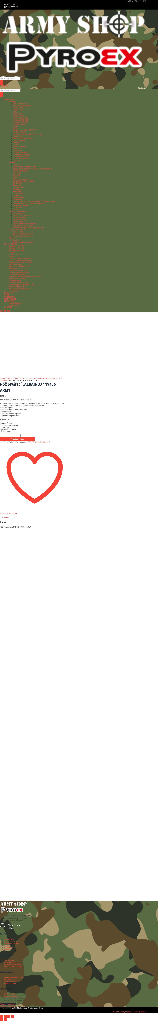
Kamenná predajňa (11, 944)
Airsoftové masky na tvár (22, 226)
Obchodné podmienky (12, 964)
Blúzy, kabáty (18, 110)
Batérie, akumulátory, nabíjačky (24, 224)
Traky (15, 148)
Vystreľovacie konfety (17, 275)
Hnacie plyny (18, 222)
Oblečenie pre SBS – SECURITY (25, 130)
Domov (2, 378)
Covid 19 (16, 165)
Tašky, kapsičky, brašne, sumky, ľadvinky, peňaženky (32, 169)
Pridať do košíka (17, 439)
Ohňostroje (8, 948)
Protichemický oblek (20, 157)
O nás (6, 946)
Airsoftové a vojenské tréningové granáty (28, 228)
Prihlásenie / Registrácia (13, 977)
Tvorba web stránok (35, 1008)
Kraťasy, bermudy (19, 124)
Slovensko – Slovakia (21, 205)
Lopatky (16, 195)
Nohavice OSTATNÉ (20, 122)
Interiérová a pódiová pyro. (19, 283)
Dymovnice (13, 268)
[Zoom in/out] (1, 1016)
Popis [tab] (6, 517)
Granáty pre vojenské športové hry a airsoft (25, 277)
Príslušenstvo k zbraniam (22, 236)
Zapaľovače (17, 199)
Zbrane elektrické (19, 218)
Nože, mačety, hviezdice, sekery (24, 167)
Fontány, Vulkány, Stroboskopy (20, 258)
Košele (15, 126)
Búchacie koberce (15, 264)
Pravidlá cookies (140, 1012)
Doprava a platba (10, 962)
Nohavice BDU (18, 116)
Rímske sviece (14, 254)
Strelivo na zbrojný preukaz (23, 242)
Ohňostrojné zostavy (16, 287)
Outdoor (12, 163)
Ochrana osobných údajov (122, 1012)
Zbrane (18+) (18, 232)
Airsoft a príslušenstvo (17, 212)
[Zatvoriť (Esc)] (12, 1016)
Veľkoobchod (9, 960)
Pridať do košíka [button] (24, 568)
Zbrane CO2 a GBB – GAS (22, 216)
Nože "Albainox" (44, 442)
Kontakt (7, 950)
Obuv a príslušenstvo (21, 159)
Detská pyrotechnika (16, 250)
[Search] (1, 82)
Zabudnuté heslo (10, 981)
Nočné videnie (18, 187)
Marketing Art (22, 1008)
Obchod (10, 378)
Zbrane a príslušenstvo (17, 230)
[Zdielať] (8, 1016)
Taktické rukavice (19, 146)
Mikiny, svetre (18, 108)
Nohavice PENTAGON (21, 120)
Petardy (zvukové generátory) (20, 260)
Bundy (15, 128)
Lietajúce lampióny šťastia (19, 273)
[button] (66, 100)
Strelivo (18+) (18, 240)
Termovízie (17, 185)
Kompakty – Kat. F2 (16, 246)
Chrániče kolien (19, 193)
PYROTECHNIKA (10, 941)
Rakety (11, 256)
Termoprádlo (18, 114)
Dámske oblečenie (20, 153)
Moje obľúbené (10, 983)
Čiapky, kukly (18, 136)
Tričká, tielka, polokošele (22, 106)
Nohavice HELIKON (20, 118)
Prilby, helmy (17, 150)
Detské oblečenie (19, 132)
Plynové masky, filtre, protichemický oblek (28, 203)
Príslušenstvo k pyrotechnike (19, 289)
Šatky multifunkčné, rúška (23, 138)
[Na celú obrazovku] (5, 1016)
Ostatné (16, 209)
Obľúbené (4, 86)
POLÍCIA (16, 161)
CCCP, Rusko (17, 207)
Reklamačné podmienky (13, 967)
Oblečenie (12, 102)
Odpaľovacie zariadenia (18, 279)
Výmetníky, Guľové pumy (18, 271)
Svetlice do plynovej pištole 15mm (22, 285)
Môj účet (7, 979)
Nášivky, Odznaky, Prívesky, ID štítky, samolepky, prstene (34, 201)
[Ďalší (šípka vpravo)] (5, 1019)
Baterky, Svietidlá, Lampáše (23, 181)
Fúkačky (16, 177)
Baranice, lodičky (19, 140)
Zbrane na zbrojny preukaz (23, 234)
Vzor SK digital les (20, 104)
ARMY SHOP (19, 378)
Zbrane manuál (19, 214)
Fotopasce (17, 189)
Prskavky (12, 252)
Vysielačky (17, 191)
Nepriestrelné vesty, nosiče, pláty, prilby (27, 134)
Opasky (16, 144)
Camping (16, 175)
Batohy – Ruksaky (20, 171)
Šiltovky (16, 142)
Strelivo (11, 238)
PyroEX (13, 1008)
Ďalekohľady (17, 183)
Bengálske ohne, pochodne (19, 266)
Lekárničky (17, 173)
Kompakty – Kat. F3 (16, 248)
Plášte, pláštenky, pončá (22, 155)
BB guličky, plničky (20, 220)
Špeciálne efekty (15, 281)
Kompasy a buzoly (20, 179)
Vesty (15, 112)
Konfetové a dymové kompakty (20, 262)
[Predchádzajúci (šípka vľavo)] (1, 1019)
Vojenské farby (18, 197)
